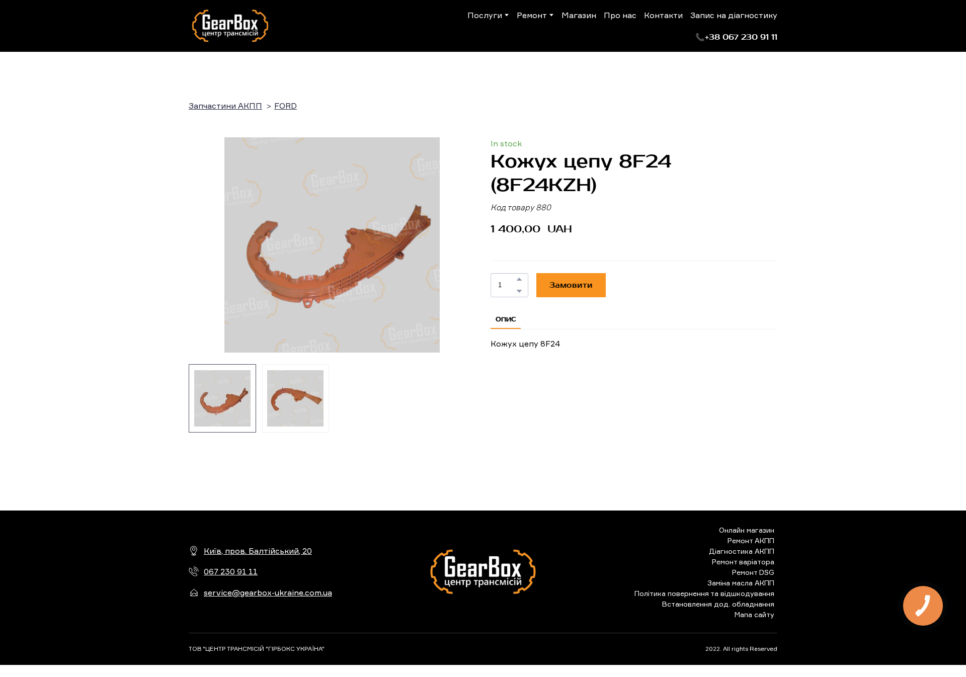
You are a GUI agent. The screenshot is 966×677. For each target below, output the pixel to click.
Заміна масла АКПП (740, 582)
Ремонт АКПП (751, 540)
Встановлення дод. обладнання (718, 604)
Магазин (578, 15)
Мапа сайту (754, 614)
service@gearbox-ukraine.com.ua (268, 592)
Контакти (663, 15)
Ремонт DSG (753, 572)
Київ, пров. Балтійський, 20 (258, 551)
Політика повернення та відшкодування (704, 593)
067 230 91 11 (231, 571)
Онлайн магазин (746, 530)
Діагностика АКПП (741, 551)
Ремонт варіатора (743, 561)
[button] (736, 37)
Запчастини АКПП (225, 106)
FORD (285, 106)
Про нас (620, 15)
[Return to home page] (230, 26)
